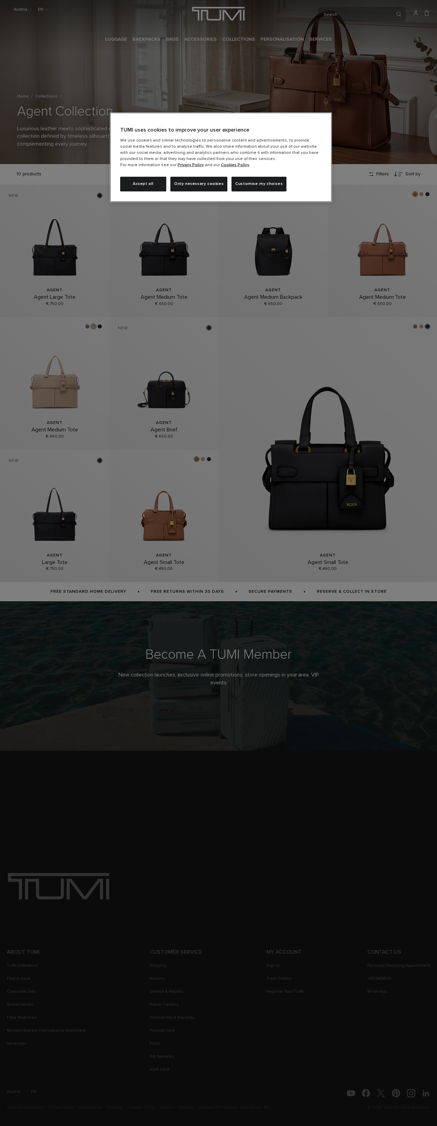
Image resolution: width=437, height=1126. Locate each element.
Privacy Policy (191, 165)
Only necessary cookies (199, 184)
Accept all (143, 184)
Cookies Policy (235, 165)
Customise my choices (259, 184)
